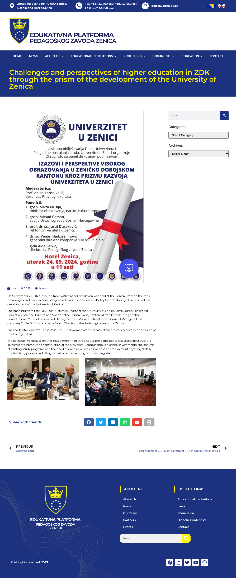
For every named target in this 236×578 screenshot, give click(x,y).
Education (190, 56)
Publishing (133, 56)
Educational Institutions (92, 56)
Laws (181, 506)
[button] (89, 422)
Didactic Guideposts (192, 520)
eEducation (186, 513)
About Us (129, 499)
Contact (216, 56)
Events (128, 527)
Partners (129, 520)
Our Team (130, 513)
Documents (161, 56)
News (33, 56)
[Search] (224, 115)
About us (52, 56)
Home (17, 56)
